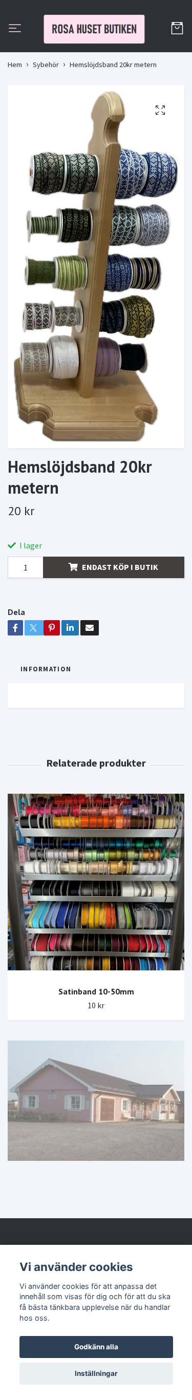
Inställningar (96, 1373)
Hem (15, 113)
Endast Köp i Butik (120, 616)
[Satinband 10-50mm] (96, 935)
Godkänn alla (96, 1347)
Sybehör (46, 113)
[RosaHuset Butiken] (96, 53)
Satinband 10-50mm (96, 1040)
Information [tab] (45, 718)
